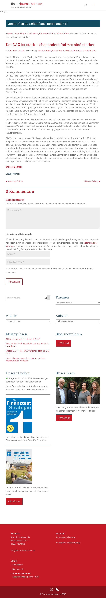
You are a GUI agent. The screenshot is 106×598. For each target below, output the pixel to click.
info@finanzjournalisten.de (23, 550)
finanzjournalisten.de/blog (68, 542)
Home (9, 33)
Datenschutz (18, 569)
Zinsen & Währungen (85, 50)
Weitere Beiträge (14, 167)
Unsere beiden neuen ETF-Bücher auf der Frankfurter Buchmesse (25, 359)
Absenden (14, 281)
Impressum (17, 565)
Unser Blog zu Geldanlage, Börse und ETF (33, 33)
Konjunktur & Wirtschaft (63, 50)
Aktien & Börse (62, 33)
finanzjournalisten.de (65, 537)
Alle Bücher (14, 501)
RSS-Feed (63, 343)
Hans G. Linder (17, 50)
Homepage (64, 417)
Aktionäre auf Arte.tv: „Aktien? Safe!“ (23, 339)
